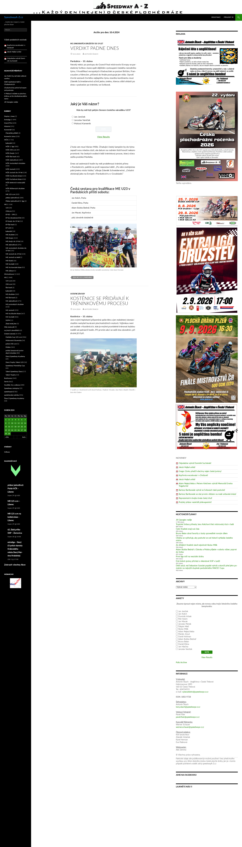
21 (25, 426)
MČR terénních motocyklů (15, 182)
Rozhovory (8, 378)
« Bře (7, 437)
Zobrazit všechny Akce (14, 565)
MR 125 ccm (10, 194)
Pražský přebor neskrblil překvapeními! (195, 502)
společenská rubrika (11, 395)
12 (19, 423)
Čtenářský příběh (12, 133)
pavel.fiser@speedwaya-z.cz (187, 717)
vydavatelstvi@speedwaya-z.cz (195, 692)
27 (22, 430)
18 (15, 426)
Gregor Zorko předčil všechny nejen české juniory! (200, 471)
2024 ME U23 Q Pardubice (82, 277)
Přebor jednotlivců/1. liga (15, 201)
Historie (7, 126)
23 (9, 430)
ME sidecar (10, 271)
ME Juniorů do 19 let (13, 254)
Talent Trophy (11, 375)
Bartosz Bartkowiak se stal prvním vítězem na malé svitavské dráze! (207, 494)
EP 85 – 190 (10, 214)
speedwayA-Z (9, 392)
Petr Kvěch (183, 619)
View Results (103, 137)
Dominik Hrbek (184, 617)
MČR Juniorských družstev (15, 163)
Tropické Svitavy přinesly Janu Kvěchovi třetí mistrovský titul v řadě (205, 524)
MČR (6, 140)
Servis (6, 381)
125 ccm (9, 281)
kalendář (9, 143)
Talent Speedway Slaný (14, 371)
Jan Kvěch (182, 614)
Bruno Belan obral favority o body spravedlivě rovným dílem (202, 534)
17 (12, 426)
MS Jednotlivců (11, 301)
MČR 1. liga (10, 146)
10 (12, 423)
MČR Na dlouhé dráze (14, 176)
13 (22, 423)
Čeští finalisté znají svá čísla (187, 529)
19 (19, 426)
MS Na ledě (10, 317)
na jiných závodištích (12, 330)
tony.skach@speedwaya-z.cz (188, 707)
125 (7, 208)
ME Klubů (9, 261)
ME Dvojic (9, 238)
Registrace (215, 17)
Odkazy (7, 452)
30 (9, 433)
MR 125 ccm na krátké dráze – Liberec (14, 517)
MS (5, 277)
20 (22, 426)
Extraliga (7, 119)
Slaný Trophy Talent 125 (15, 362)
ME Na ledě (10, 264)
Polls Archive (181, 663)
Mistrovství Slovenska (14, 340)
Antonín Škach (91, 54)
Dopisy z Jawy (9, 116)
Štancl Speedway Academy (14, 398)
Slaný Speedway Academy (15, 356)
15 (6, 426)
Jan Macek (183, 622)
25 (15, 430)
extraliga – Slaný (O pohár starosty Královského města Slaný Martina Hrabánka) (15, 549)
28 (25, 430)
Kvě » (24, 437)
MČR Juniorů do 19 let (14, 172)
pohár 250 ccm (11, 344)
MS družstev (10, 294)
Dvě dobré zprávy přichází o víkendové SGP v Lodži (198, 561)
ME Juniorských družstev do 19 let (86, 43)
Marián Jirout (184, 634)
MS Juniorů (10, 310)
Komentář (7, 130)
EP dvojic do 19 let (12, 221)
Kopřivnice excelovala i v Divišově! (193, 475)
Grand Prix (8, 123)
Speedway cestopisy (11, 388)
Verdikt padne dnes (94, 48)
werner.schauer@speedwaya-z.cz (190, 727)
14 (25, 423)
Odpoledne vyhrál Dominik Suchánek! (195, 463)
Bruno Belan (183, 642)
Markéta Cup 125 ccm (14, 337)
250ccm (9, 211)
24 (12, 430)
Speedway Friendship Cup (15, 365)
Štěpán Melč (183, 627)
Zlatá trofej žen (11, 323)
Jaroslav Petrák (184, 624)
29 (6, 433)
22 (6, 430)
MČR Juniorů (10, 169)
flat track (9, 287)
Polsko (8, 347)
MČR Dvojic (10, 153)
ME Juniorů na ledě (13, 257)
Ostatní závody (77, 294)
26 (19, 430)
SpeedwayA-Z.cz (13, 17)
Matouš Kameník (82, 123)
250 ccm (9, 284)
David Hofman (184, 637)
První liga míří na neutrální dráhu (190, 557)
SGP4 (8, 320)
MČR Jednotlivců (12, 160)
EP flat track (10, 224)
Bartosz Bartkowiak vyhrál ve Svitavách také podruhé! (202, 490)
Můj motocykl (9, 327)
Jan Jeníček (79, 117)
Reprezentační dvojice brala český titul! (195, 498)
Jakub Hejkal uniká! (187, 467)
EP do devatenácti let (13, 218)
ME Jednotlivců (11, 245)
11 (15, 423)
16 (9, 426)
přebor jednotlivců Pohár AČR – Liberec (15, 488)
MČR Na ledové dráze (14, 179)
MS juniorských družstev (15, 304)
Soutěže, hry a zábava (12, 385)
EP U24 (8, 228)
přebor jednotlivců (12, 198)
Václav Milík (183, 629)
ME (5, 204)
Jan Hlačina (183, 647)
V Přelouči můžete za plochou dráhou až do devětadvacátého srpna (15, 96)
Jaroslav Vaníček (82, 120)
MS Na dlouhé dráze (13, 313)
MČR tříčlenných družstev (15, 188)
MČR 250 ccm (11, 150)
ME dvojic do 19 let (13, 241)
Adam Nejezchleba (186, 632)
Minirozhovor (9, 274)
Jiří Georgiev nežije (184, 520)
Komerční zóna (9, 136)
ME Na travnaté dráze (13, 267)
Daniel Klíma (183, 644)
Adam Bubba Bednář (187, 639)
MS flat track (10, 297)
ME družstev (10, 235)
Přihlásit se (228, 17)
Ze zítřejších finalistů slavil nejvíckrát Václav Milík (196, 545)
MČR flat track (11, 156)
